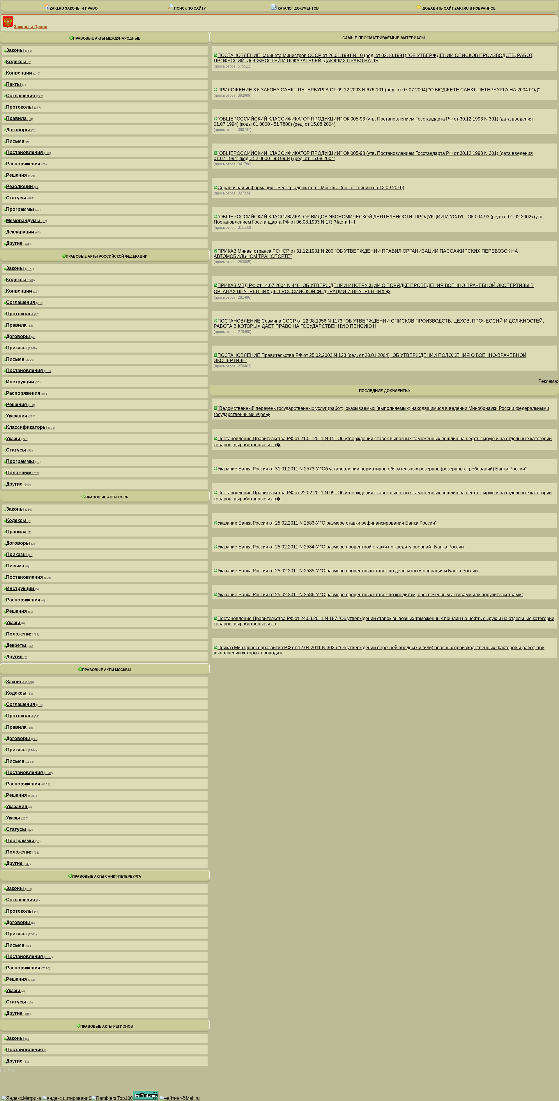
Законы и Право (30, 26)
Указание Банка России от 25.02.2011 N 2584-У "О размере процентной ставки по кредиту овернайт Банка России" (341, 546)
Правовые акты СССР (106, 497)
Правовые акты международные (106, 38)
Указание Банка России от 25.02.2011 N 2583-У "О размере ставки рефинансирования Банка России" (327, 523)
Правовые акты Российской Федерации (107, 256)
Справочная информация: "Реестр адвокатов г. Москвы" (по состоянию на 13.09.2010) (310, 187)
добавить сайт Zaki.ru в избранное (459, 8)
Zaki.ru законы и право (74, 8)
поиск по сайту (189, 8)
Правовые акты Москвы (106, 670)
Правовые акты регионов (106, 1026)
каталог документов (298, 8)
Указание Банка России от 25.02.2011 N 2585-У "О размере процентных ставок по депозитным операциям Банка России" (348, 570)
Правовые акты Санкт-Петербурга (106, 877)
